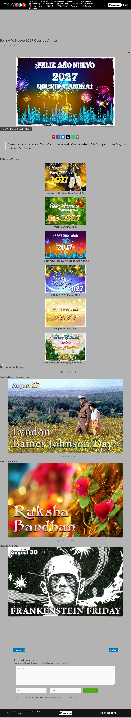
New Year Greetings (15, 46)
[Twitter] (115, 713)
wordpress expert (31, 714)
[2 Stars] (114, 53)
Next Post (113, 650)
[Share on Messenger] (63, 137)
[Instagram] (126, 4)
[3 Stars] (116, 53)
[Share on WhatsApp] (73, 137)
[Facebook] (122, 4)
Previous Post (19, 650)
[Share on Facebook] (58, 137)
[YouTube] (112, 713)
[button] (75, 1)
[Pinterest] (108, 713)
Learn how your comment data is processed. (61, 697)
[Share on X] (68, 137)
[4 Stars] (118, 53)
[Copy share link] (77, 137)
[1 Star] (112, 53)
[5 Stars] (121, 53)
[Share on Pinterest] (53, 137)
